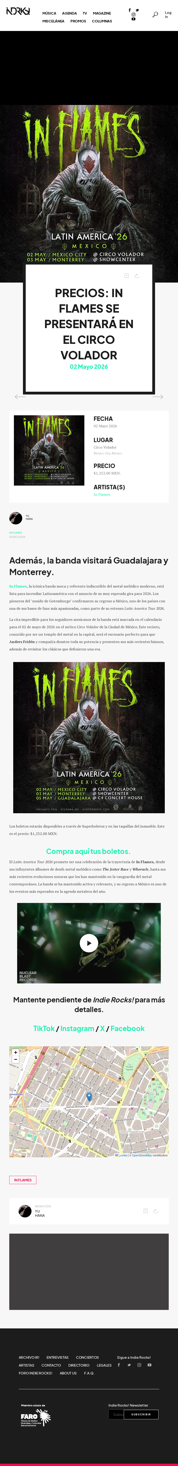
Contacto (51, 1365)
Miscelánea (53, 21)
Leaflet (122, 1155)
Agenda (69, 13)
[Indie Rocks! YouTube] (133, 19)
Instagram (77, 1028)
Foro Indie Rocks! (35, 1373)
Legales (104, 1365)
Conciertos (87, 1357)
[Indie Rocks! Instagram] (133, 15)
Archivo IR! (29, 1357)
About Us (68, 1373)
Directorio (78, 1365)
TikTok (44, 1028)
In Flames (102, 494)
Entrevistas (58, 1357)
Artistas (26, 1365)
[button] (89, 1097)
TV (85, 13)
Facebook (128, 1028)
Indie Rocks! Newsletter (128, 1405)
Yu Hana (29, 517)
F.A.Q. (89, 1373)
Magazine (102, 13)
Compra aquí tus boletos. (89, 851)
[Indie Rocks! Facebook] (130, 10)
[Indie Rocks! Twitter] (137, 10)
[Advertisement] (89, 68)
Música (49, 13)
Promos (78, 21)
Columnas (102, 21)
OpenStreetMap (142, 1155)
